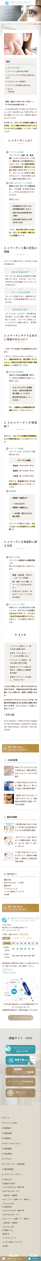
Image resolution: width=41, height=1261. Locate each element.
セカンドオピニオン (12, 1143)
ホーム (7, 1117)
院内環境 (8, 1153)
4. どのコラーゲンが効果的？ (16, 81)
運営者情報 (9, 1169)
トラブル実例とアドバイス (14, 891)
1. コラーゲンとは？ (13, 68)
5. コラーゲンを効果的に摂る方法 (18, 85)
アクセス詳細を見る (20, 1017)
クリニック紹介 (10, 1123)
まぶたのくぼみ (8, 1203)
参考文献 (11, 92)
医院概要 (8, 1148)
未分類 (6, 894)
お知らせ (8, 1179)
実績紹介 (8, 1138)
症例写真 (8, 1207)
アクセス (8, 1159)
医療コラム (9, 1230)
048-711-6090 (23, 938)
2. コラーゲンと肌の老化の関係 (17, 71)
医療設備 (8, 1133)
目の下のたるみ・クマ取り (14, 882)
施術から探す (9, 1183)
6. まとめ (9, 89)
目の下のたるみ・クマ (11, 1191)
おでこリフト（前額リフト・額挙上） (17, 1199)
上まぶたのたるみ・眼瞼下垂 (13, 1187)
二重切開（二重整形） (11, 1195)
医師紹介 (8, 1128)
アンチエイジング (10, 888)
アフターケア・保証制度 (14, 1164)
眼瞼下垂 (7, 879)
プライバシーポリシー (13, 1174)
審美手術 (7, 885)
